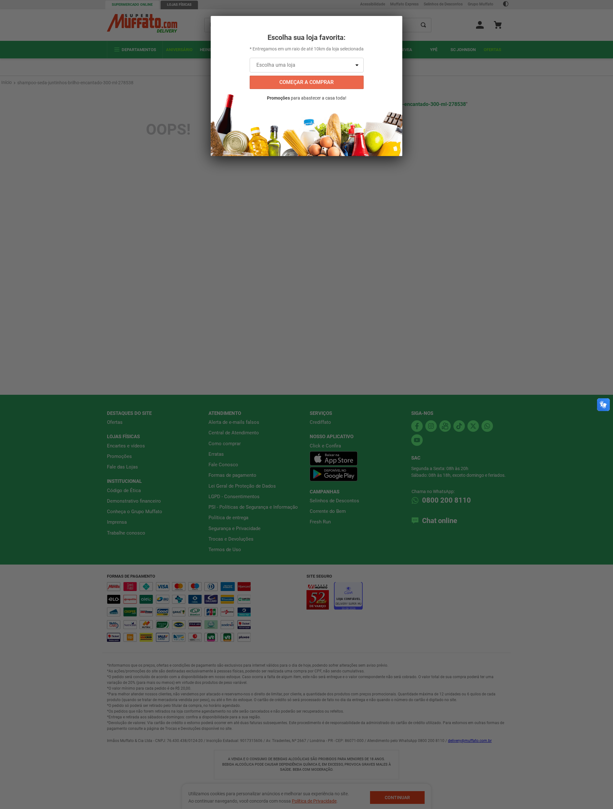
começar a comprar (306, 82)
